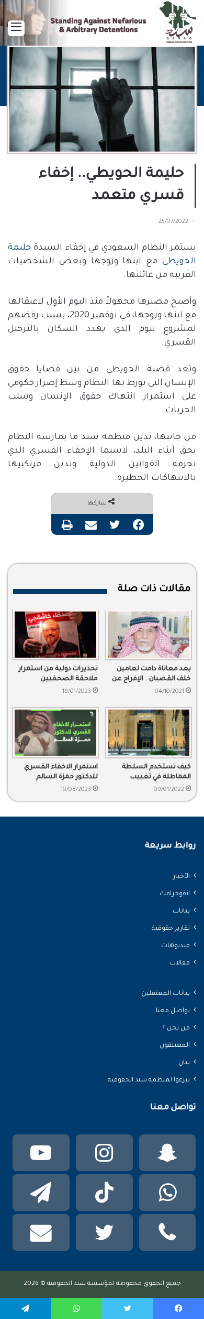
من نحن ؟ (176, 1028)
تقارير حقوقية (171, 928)
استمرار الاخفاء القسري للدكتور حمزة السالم (61, 772)
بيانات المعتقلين (165, 994)
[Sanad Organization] (102, 26)
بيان (184, 1063)
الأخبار (181, 877)
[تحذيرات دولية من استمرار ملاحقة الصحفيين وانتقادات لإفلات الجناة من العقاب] (55, 634)
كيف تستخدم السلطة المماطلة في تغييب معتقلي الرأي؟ (156, 773)
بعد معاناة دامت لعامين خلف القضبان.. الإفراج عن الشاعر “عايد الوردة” (151, 675)
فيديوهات (175, 946)
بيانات (181, 911)
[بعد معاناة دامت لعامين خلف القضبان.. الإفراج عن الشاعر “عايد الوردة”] (148, 634)
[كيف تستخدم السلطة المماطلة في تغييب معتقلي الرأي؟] (148, 732)
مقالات (179, 963)
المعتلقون (175, 1045)
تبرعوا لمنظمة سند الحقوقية (149, 1080)
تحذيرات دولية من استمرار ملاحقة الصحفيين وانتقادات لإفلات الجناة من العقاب (57, 675)
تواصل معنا (173, 1011)
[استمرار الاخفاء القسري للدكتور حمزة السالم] (55, 732)
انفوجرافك (175, 894)
